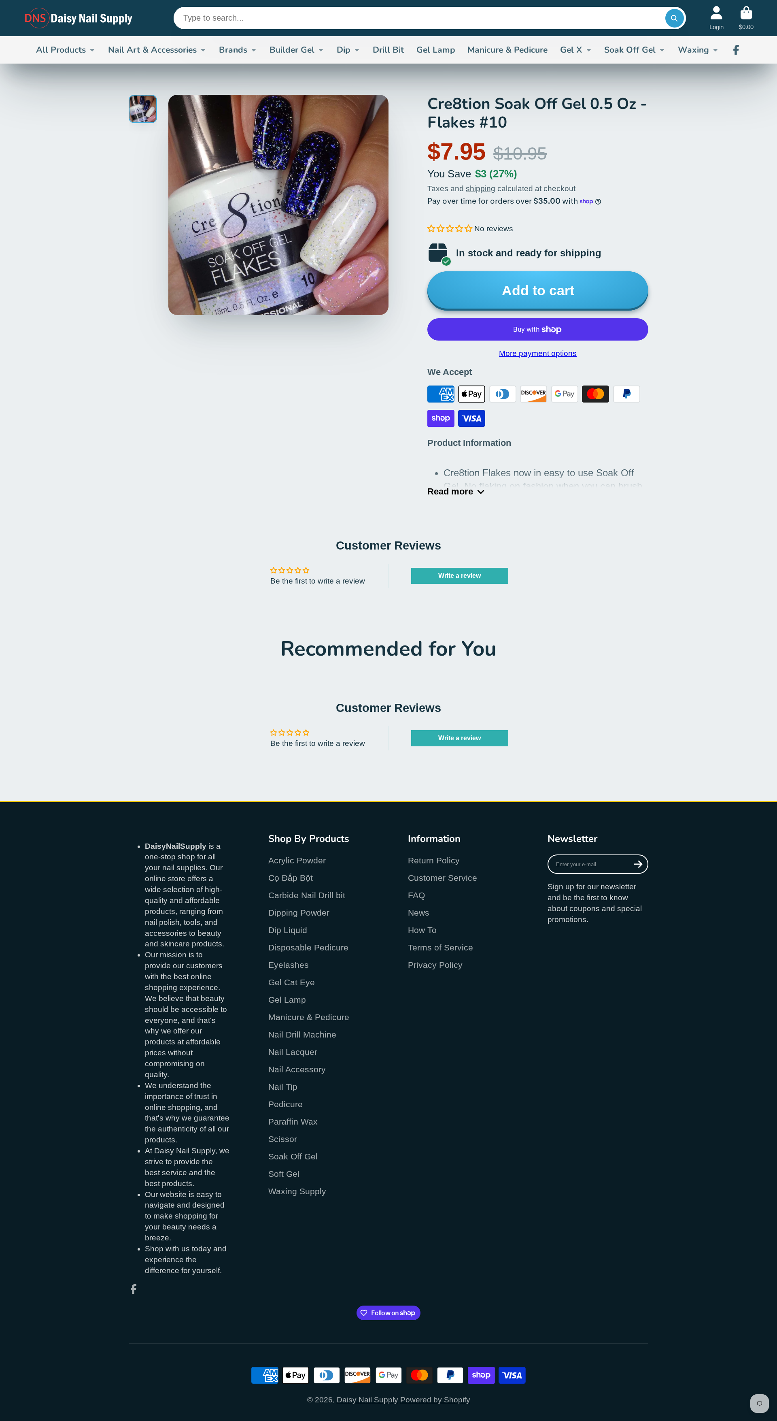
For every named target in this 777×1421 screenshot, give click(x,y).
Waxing (693, 49)
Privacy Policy (435, 964)
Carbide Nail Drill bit (306, 895)
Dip (343, 49)
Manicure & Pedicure (507, 49)
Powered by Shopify (435, 1399)
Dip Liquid (287, 930)
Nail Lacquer (292, 1052)
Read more (450, 491)
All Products (61, 49)
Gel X (571, 49)
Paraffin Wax (293, 1121)
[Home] (79, 18)
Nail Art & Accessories (152, 49)
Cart (746, 18)
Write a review (459, 575)
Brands (233, 49)
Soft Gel (283, 1173)
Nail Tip (282, 1086)
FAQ (416, 895)
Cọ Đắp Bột (290, 877)
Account (716, 18)
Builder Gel (292, 49)
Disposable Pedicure (308, 947)
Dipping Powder (298, 912)
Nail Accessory (297, 1069)
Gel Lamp (435, 49)
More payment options (538, 353)
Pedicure (285, 1104)
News (418, 912)
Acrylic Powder (297, 860)
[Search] (674, 18)
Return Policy (434, 860)
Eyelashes (288, 964)
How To (422, 930)
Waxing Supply (297, 1191)
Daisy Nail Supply (367, 1399)
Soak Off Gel (630, 49)
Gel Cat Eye (291, 982)
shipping (480, 188)
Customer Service (442, 877)
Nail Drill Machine (302, 1034)
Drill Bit (388, 49)
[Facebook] (736, 50)
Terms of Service (440, 947)
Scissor (282, 1139)
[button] (449, 228)
